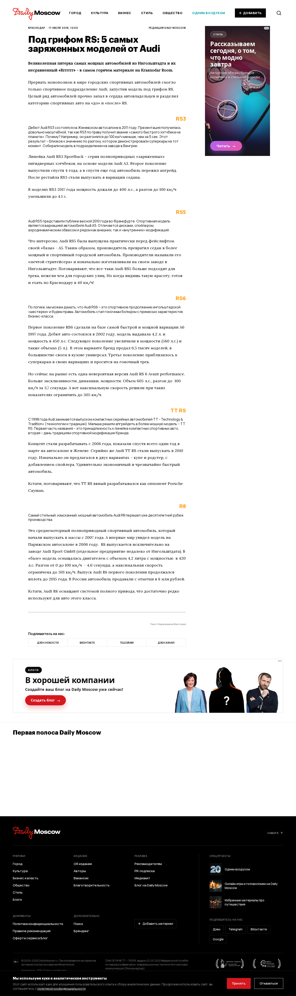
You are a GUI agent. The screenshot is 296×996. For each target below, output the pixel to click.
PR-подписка (145, 871)
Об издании (83, 864)
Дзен (216, 929)
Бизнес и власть (25, 878)
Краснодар (36, 27)
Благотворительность (92, 885)
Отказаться (269, 983)
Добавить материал (158, 924)
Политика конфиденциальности (38, 924)
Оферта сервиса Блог (30, 938)
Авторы (80, 871)
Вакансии (81, 878)
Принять (239, 983)
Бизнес (124, 13)
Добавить (252, 13)
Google (218, 939)
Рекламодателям (148, 864)
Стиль (147, 13)
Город (75, 13)
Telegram (235, 929)
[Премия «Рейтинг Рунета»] (230, 963)
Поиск (78, 924)
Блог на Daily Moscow (151, 885)
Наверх (273, 832)
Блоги (17, 899)
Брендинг (81, 931)
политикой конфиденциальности (61, 988)
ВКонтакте (259, 929)
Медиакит (142, 878)
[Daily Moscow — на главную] (36, 833)
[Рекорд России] (267, 963)
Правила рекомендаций (31, 931)
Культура (99, 13)
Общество (172, 13)
